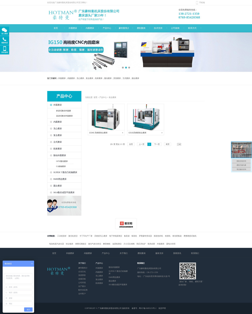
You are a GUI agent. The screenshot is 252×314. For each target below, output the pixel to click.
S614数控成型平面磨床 (64, 192)
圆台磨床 (57, 186)
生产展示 (82, 286)
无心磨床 (57, 128)
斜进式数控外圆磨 (63, 111)
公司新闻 (175, 28)
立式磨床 (57, 142)
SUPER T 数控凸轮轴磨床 (65, 172)
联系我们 (195, 253)
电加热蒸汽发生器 (56, 244)
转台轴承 (69, 244)
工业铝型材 (61, 236)
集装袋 (127, 236)
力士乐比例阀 (129, 244)
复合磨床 (57, 135)
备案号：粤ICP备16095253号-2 (144, 308)
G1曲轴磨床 (61, 166)
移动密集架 (177, 236)
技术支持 (158, 28)
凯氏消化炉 (141, 244)
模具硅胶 (151, 244)
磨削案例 (141, 28)
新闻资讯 (177, 253)
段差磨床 (57, 149)
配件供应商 (83, 290)
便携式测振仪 (80, 244)
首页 (56, 28)
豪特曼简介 (124, 28)
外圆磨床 (73, 28)
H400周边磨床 (60, 179)
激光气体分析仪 (94, 244)
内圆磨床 (90, 28)
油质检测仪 (117, 244)
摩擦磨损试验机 (190, 236)
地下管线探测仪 (115, 236)
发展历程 (82, 279)
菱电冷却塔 (170, 244)
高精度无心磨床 (100, 236)
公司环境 (82, 283)
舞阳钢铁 (106, 244)
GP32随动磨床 (62, 161)
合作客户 (82, 294)
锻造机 (134, 236)
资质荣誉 (82, 275)
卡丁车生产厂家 (86, 236)
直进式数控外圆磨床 (64, 116)
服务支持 (159, 253)
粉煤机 (167, 236)
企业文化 (82, 272)
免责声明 (162, 308)
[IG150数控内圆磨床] (126, 52)
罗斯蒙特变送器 (145, 236)
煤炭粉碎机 (158, 236)
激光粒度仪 (73, 236)
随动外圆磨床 (59, 155)
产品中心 (107, 28)
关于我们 (124, 253)
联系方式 (192, 28)
